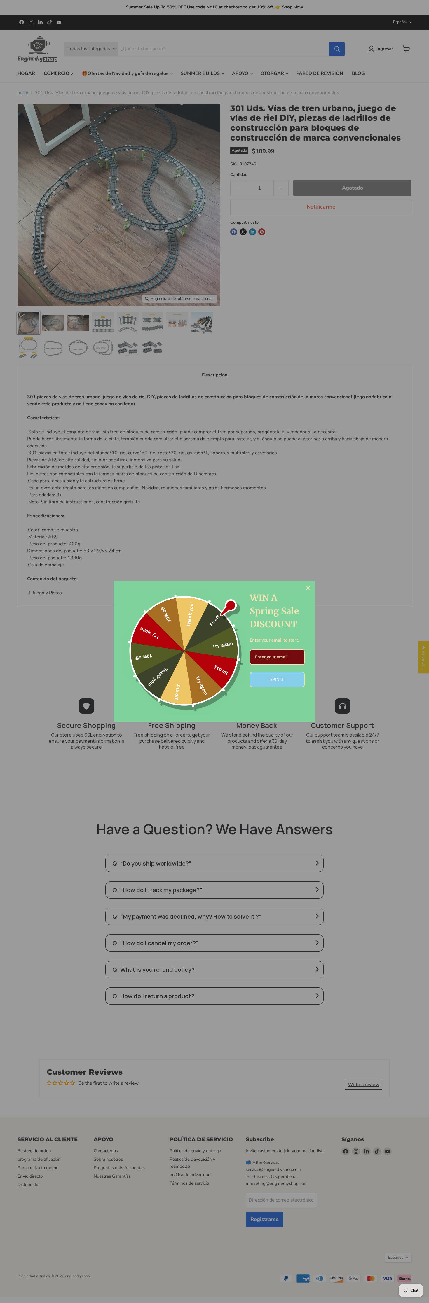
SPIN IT (277, 679)
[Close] (308, 588)
